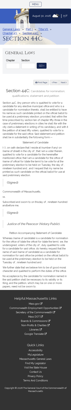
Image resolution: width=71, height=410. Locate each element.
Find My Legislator (35, 363)
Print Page (42, 82)
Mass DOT (34, 316)
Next (63, 82)
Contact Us (35, 372)
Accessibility (36, 350)
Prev (56, 82)
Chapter (10, 60)
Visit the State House (35, 367)
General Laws (11, 29)
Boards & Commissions (34, 321)
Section (25, 60)
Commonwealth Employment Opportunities (34, 308)
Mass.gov (34, 303)
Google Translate (34, 334)
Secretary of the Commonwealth (34, 312)
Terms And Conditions (35, 380)
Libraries (34, 329)
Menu (37, 4)
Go (43, 65)
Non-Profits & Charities (34, 325)
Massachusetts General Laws (35, 359)
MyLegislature (35, 354)
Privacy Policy (35, 376)
